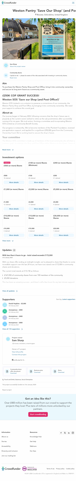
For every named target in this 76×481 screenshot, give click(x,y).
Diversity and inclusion (10, 451)
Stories (4, 441)
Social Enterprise (27, 379)
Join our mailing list (9, 456)
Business (18, 379)
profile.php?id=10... (19, 360)
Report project (7, 390)
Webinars (33, 446)
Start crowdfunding (38, 414)
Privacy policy (60, 469)
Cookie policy (70, 469)
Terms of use (50, 469)
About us (5, 437)
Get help (33, 441)
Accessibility (6, 446)
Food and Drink (9, 379)
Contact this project (19, 354)
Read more (13, 78)
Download (13, 373)
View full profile (17, 352)
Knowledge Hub (36, 437)
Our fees (33, 451)
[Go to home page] (9, 2)
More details (14, 182)
